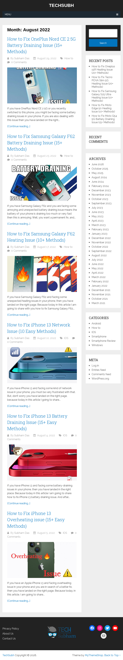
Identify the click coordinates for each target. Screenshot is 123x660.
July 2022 (97, 259)
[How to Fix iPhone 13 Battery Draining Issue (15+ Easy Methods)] (42, 462)
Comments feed (101, 374)
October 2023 (100, 199)
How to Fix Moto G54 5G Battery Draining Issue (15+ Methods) (104, 119)
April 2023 (97, 220)
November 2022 (101, 242)
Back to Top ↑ (112, 655)
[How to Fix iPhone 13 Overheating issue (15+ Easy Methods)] (42, 560)
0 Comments (19, 62)
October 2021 (100, 298)
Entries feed (99, 369)
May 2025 (97, 173)
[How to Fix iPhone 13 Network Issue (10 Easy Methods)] (42, 365)
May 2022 (97, 268)
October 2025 (100, 168)
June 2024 (98, 181)
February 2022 (100, 281)
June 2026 (98, 164)
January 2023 (99, 233)
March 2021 (98, 303)
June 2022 (98, 264)
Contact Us (9, 638)
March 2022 (99, 277)
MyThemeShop (94, 655)
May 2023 (97, 216)
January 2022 (99, 285)
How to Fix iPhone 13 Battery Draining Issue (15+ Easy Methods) (37, 422)
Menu (8, 14)
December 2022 (101, 238)
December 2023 (101, 190)
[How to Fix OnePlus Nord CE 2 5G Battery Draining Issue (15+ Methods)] (42, 85)
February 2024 (100, 186)
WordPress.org (100, 378)
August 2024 (99, 177)
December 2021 (101, 290)
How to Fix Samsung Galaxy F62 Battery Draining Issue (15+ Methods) (41, 142)
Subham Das (21, 58)
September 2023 (101, 203)
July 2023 (97, 207)
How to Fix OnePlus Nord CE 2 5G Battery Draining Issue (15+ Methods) (41, 45)
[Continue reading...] (18, 126)
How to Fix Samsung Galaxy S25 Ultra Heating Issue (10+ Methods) (104, 96)
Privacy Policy (10, 628)
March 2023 (99, 225)
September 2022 (101, 251)
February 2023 (100, 229)
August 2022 (99, 255)
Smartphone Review (104, 340)
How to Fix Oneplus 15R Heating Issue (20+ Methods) (103, 69)
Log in (95, 365)
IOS (66, 338)
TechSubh (61, 5)
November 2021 (101, 294)
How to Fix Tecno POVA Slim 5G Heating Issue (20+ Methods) (102, 82)
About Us (7, 633)
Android (96, 323)
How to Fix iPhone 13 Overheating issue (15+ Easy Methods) (36, 519)
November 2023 (101, 194)
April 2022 (97, 272)
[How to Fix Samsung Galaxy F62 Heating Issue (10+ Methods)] (42, 274)
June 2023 (98, 212)
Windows (97, 345)
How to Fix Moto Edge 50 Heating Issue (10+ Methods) (103, 108)
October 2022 (100, 246)
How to (68, 58)
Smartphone (99, 336)
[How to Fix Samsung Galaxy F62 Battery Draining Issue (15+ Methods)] (42, 183)
